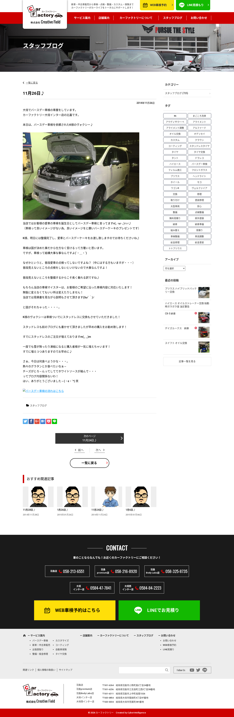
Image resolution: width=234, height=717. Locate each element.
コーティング (175, 146)
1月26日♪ (62, 509)
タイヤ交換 (199, 152)
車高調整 (199, 236)
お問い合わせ (199, 18)
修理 (199, 194)
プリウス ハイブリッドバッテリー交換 (181, 290)
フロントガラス (199, 170)
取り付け (175, 200)
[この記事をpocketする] (48, 421)
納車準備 (199, 224)
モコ (199, 182)
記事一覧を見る (187, 361)
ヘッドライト (199, 176)
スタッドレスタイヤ (199, 146)
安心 (199, 206)
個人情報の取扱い (46, 670)
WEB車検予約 (158, 5)
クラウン (199, 140)
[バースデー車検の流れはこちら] (43, 392)
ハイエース (175, 164)
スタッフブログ (172, 18)
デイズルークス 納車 (177, 328)
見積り (199, 230)
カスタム (175, 140)
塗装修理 (199, 200)
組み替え (175, 230)
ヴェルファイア (199, 188)
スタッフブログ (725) (176, 93)
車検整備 (175, 236)
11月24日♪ (89, 440)
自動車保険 (61, 649)
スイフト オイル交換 (176, 343)
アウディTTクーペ (175, 122)
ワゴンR (175, 188)
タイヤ (175, 152)
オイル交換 (175, 134)
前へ (81, 450)
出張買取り (38, 649)
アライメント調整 (175, 128)
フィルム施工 (175, 170)
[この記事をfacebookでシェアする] (31, 421)
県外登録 (199, 218)
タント (175, 158)
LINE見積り (168, 649)
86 (175, 116)
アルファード (199, 128)
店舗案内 (103, 18)
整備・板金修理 (40, 654)
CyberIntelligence (137, 712)
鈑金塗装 (199, 242)
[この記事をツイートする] (25, 421)
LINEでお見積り (163, 610)
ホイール (175, 182)
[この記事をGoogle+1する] (37, 421)
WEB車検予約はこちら (77, 610)
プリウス (175, 176)
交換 (175, 194)
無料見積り (175, 218)
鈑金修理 (175, 242)
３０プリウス (175, 248)
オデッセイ (199, 134)
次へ (98, 450)
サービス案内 (82, 18)
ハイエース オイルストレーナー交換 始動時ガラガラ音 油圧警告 (187, 305)
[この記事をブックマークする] (42, 421)
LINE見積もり (195, 5)
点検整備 (199, 212)
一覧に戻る (32, 82)
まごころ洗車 (199, 116)
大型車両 (175, 206)
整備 (175, 212)
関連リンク (28, 670)
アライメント (199, 122)
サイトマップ (65, 670)
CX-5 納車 (170, 313)
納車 (175, 224)
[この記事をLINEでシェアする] (54, 421)
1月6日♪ (131, 509)
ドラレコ (199, 158)
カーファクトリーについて (136, 18)
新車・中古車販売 (41, 645)
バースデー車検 (199, 164)
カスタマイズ (62, 640)
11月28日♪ (29, 509)
